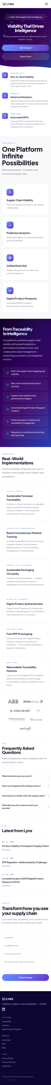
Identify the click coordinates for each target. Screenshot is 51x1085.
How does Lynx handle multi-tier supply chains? (23, 795)
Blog (4, 1047)
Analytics (5, 1025)
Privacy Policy (7, 1058)
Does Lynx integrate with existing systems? (21, 786)
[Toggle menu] (46, 3)
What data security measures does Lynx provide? (20, 806)
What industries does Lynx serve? (17, 776)
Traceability (6, 1021)
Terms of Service (8, 1062)
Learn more (25, 56)
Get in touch (25, 47)
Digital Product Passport (11, 1029)
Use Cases (6, 1040)
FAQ (3, 1044)
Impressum (6, 1066)
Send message (25, 977)
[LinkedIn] (3, 1009)
